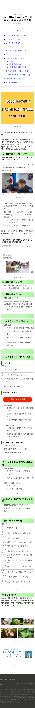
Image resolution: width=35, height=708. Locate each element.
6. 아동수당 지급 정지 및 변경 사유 (17, 71)
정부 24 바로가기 (17, 399)
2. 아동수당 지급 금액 (13, 39)
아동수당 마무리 (11, 82)
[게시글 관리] (9, 665)
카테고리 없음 (17, 14)
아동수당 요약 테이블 (13, 79)
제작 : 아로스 (3, 684)
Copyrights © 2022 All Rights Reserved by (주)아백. (25, 684)
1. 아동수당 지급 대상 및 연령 (16, 36)
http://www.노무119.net (9, 649)
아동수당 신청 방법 (15, 64)
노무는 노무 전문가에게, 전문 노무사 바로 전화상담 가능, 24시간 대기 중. (12, 655)
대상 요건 (12, 61)
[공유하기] (6, 665)
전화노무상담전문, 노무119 (12, 652)
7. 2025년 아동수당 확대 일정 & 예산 (18, 75)
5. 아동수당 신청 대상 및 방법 (16, 58)
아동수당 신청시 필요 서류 (18, 67)
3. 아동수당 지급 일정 (13, 43)
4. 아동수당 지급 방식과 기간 (16, 51)
